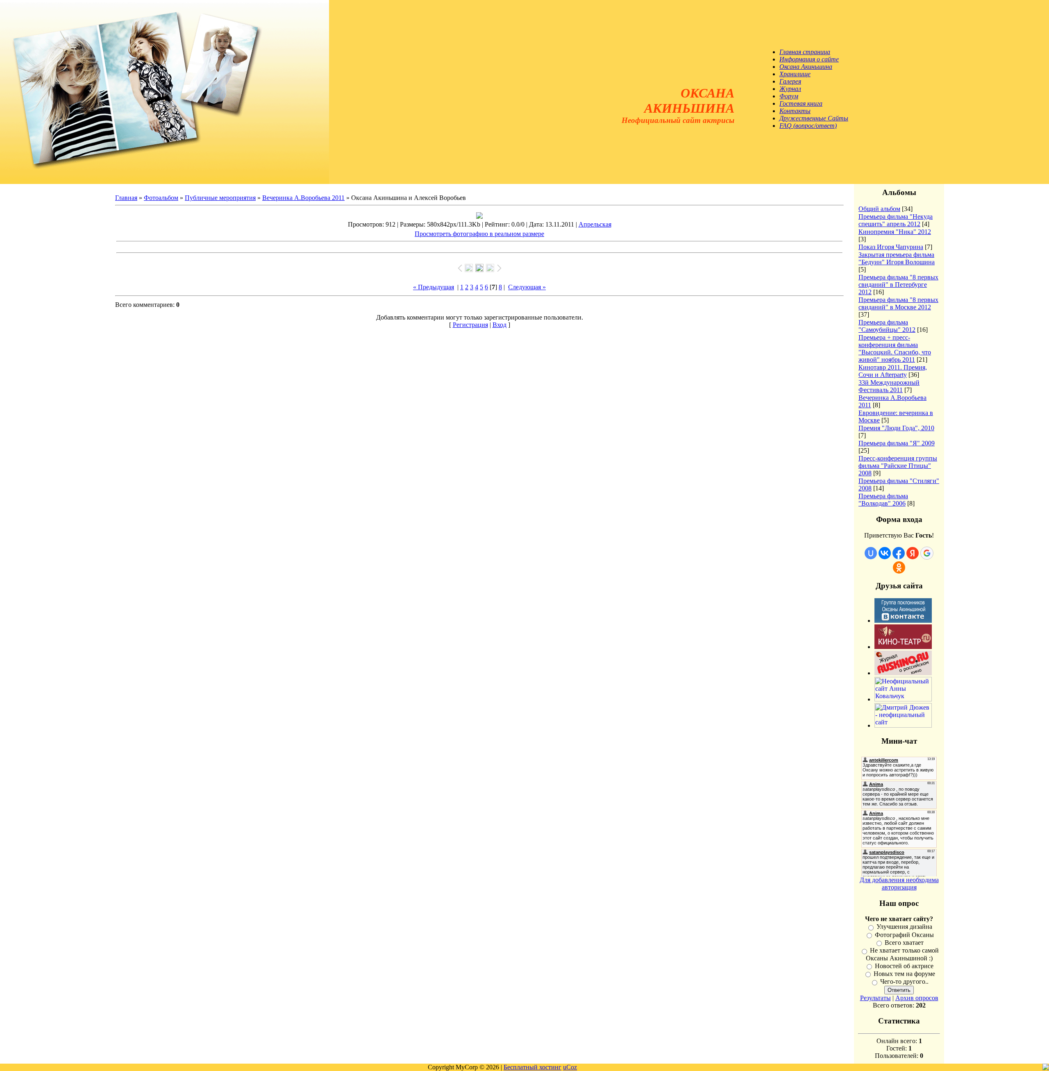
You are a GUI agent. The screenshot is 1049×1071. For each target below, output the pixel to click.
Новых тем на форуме (904, 973)
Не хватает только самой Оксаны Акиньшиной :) (902, 954)
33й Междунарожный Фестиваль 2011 (889, 386)
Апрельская (595, 224)
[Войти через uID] (871, 553)
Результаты (875, 997)
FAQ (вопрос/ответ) (808, 125)
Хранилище (795, 73)
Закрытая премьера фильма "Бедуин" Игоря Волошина (896, 258)
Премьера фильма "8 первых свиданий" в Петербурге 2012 (898, 284)
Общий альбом (879, 208)
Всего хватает (904, 942)
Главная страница (804, 51)
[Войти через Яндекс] (912, 553)
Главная (126, 197)
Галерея (790, 81)
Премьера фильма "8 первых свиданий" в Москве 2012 (898, 303)
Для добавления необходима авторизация (899, 883)
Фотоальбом (161, 197)
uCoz (570, 1067)
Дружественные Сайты (813, 118)
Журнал (790, 88)
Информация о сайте (809, 59)
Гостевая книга (800, 103)
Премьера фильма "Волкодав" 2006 (883, 499)
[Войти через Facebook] (898, 553)
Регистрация (470, 324)
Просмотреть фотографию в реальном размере (479, 233)
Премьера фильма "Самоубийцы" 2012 (886, 326)
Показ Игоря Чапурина (890, 246)
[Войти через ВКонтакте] (885, 553)
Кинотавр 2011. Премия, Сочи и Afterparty (892, 371)
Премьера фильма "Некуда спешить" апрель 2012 (895, 220)
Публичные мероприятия (220, 197)
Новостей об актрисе (904, 965)
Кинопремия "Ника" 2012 (894, 231)
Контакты (795, 110)
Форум (788, 96)
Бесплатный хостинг (532, 1067)
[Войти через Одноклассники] (899, 567)
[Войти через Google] (926, 553)
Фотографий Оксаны (904, 934)
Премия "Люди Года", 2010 (896, 427)
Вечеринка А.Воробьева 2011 (303, 197)
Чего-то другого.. (904, 981)
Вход (499, 324)
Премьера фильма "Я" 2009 (896, 443)
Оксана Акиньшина (805, 66)
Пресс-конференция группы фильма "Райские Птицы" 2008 (897, 466)
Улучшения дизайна (904, 927)
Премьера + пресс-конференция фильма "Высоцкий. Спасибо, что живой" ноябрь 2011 (894, 348)
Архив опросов (916, 997)
